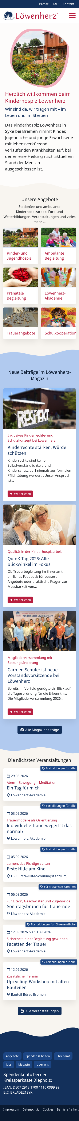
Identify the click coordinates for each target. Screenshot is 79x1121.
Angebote (12, 1056)
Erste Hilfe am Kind (26, 868)
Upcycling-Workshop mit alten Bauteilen (38, 984)
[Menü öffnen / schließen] (72, 15)
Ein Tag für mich (23, 787)
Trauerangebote (21, 333)
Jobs (9, 1064)
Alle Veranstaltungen (42, 1011)
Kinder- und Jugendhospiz (19, 255)
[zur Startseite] (30, 15)
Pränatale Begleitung (16, 295)
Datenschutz (31, 1109)
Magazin (24, 1064)
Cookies (48, 1109)
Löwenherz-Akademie (55, 295)
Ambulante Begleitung (54, 255)
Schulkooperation (60, 333)
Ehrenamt (63, 1056)
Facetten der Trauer (26, 944)
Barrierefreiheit (68, 1109)
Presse (44, 4)
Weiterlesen (22, 494)
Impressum (11, 1109)
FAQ (56, 4)
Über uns (42, 1064)
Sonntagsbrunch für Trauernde (38, 906)
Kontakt (68, 4)
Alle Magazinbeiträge (41, 730)
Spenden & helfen (38, 1056)
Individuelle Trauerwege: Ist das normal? (39, 828)
